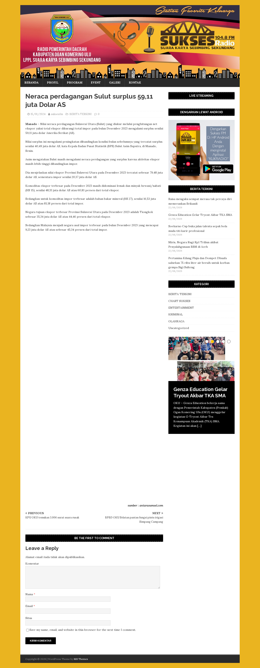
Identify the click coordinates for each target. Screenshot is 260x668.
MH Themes (81, 658)
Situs (28, 618)
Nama (29, 594)
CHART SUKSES (179, 301)
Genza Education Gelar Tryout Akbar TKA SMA (200, 215)
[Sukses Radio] (130, 76)
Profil (52, 82)
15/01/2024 (38, 114)
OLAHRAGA (176, 321)
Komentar (32, 563)
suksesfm (57, 114)
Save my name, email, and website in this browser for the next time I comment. (82, 630)
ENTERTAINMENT (181, 308)
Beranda (31, 82)
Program (74, 82)
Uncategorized (178, 328)
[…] (199, 426)
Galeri (114, 82)
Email (29, 606)
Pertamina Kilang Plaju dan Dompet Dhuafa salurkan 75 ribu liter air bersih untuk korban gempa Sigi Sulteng (199, 262)
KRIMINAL (175, 314)
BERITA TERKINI (80, 114)
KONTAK (135, 82)
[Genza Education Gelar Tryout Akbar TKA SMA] (201, 359)
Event (96, 82)
